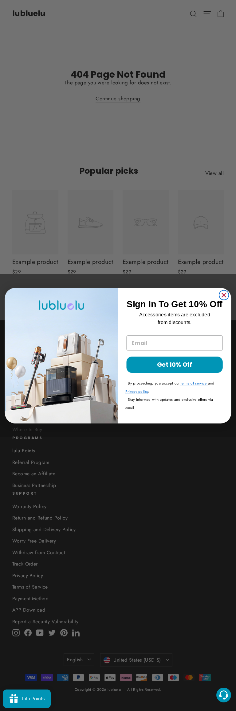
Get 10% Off (174, 364)
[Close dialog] (224, 294)
